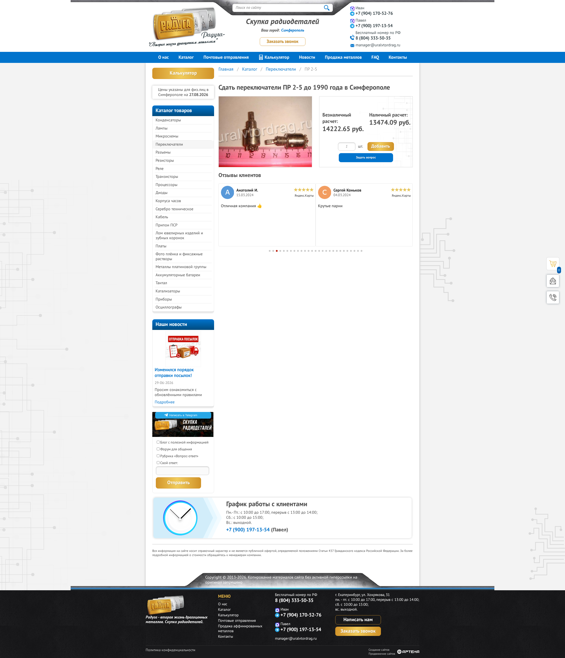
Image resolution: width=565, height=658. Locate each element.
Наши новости (171, 324)
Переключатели (169, 144)
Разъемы (163, 152)
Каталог (186, 57)
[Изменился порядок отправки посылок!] (183, 349)
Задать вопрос (366, 157)
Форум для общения (176, 449)
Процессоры (166, 184)
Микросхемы (167, 136)
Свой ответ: (169, 463)
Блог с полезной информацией (184, 442)
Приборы (164, 299)
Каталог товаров (174, 110)
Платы (161, 246)
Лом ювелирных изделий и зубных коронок (179, 235)
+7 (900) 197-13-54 (374, 25)
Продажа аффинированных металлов (240, 628)
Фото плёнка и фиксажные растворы (179, 256)
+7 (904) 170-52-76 (374, 13)
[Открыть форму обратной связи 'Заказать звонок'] (552, 297)
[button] (270, 251)
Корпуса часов (168, 201)
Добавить (380, 146)
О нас (163, 57)
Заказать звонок (282, 41)
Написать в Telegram (183, 415)
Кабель (162, 217)
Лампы (162, 128)
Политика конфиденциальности (170, 650)
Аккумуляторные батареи (178, 275)
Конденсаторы (168, 120)
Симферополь (292, 30)
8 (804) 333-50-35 (373, 38)
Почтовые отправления (226, 57)
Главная (226, 69)
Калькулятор (276, 57)
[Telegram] (352, 13)
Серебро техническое (174, 209)
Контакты (398, 57)
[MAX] (352, 8)
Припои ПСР (166, 225)
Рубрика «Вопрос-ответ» (179, 456)
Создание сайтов (379, 650)
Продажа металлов (343, 57)
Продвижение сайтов (382, 654)
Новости (307, 57)
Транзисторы (167, 176)
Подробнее (165, 402)
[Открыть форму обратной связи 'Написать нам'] (552, 281)
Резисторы (165, 160)
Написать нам (358, 619)
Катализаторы (168, 291)
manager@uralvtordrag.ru (378, 45)
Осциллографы (169, 307)
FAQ (375, 57)
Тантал (161, 283)
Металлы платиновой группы (181, 267)
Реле (160, 168)
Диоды (162, 192)
